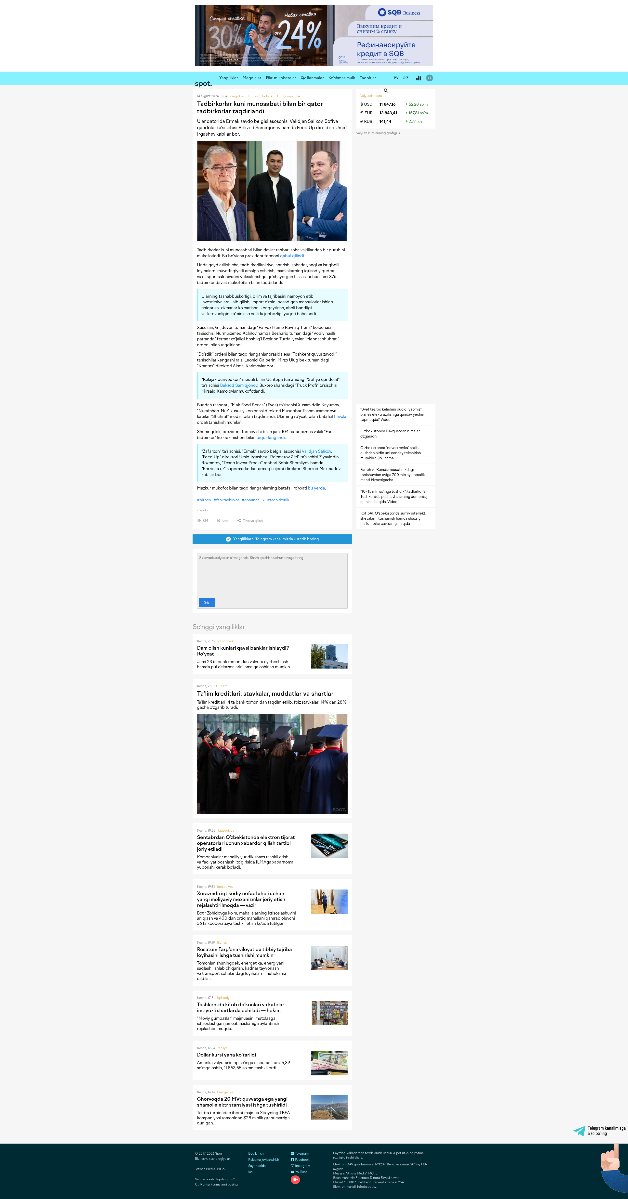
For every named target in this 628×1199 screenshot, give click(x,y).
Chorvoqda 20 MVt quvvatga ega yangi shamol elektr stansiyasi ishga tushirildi (242, 1102)
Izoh (225, 521)
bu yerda (316, 488)
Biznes (222, 942)
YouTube (300, 1172)
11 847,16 (387, 104)
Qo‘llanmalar (312, 78)
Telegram (301, 1153)
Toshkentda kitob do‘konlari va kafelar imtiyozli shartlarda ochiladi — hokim (240, 1007)
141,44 (385, 121)
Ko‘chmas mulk (341, 78)
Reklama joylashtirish (263, 1159)
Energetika (225, 1092)
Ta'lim (223, 686)
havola (340, 416)
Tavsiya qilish (252, 521)
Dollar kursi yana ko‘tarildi (226, 1055)
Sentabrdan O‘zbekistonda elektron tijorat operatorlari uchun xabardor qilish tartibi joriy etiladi (246, 843)
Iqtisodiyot (225, 641)
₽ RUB (366, 121)
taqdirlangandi (271, 437)
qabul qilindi (292, 255)
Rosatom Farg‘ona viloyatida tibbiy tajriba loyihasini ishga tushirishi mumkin (244, 952)
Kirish (207, 602)
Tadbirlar (368, 78)
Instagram (302, 1166)
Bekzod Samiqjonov (238, 385)
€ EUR (366, 113)
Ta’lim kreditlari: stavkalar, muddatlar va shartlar (265, 693)
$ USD (366, 104)
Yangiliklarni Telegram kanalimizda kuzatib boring (275, 539)
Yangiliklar (228, 78)
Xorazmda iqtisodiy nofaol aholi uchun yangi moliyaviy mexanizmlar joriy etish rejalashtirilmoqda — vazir (241, 899)
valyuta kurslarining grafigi (377, 133)
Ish (250, 1172)
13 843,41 (388, 113)
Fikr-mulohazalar (281, 78)
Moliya (222, 1048)
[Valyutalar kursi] (418, 78)
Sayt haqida (257, 1166)
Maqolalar (252, 78)
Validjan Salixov (316, 451)
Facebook (302, 1159)
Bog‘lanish (256, 1153)
